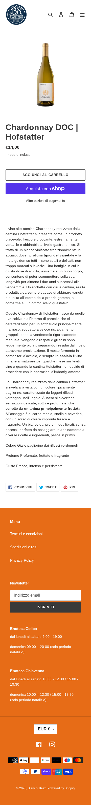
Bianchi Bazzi (37, 788)
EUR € (44, 729)
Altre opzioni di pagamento (45, 201)
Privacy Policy (22, 560)
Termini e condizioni (26, 534)
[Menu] (82, 14)
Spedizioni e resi (23, 547)
